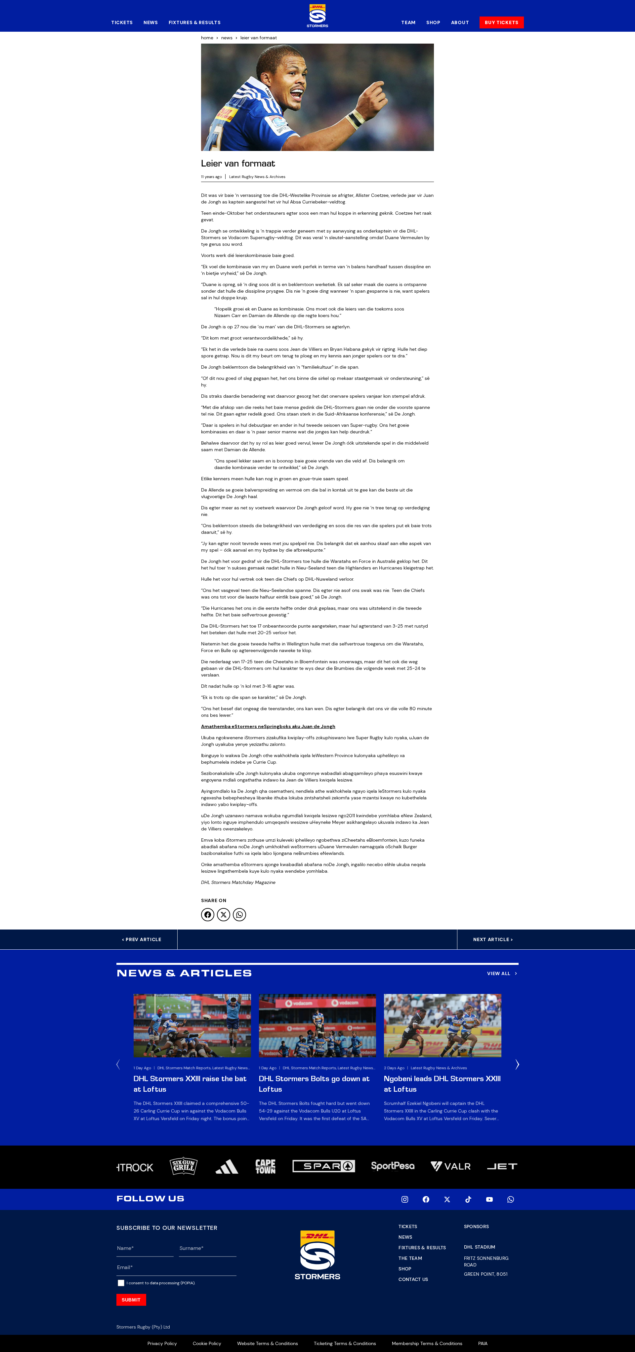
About (460, 22)
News (151, 22)
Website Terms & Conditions (267, 1343)
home (207, 38)
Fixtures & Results (195, 22)
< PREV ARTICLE (141, 939)
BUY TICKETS (502, 22)
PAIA (482, 1343)
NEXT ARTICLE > (493, 939)
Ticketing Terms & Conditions (345, 1343)
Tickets (122, 22)
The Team (410, 1258)
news (227, 38)
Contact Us (413, 1279)
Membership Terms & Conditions (427, 1343)
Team (408, 22)
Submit (131, 1299)
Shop (433, 22)
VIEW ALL (499, 973)
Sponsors (476, 1226)
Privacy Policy (162, 1343)
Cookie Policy (207, 1343)
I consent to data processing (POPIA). (161, 1283)
